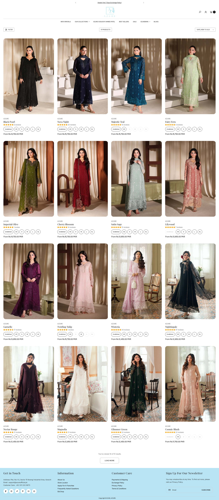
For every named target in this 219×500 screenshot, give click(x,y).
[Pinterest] (23, 491)
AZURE (113, 498)
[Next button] (143, 2)
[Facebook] (5, 491)
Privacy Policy (117, 486)
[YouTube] (28, 491)
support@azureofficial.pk (17, 482)
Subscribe (206, 490)
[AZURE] (109, 12)
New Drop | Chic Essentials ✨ (109, 2)
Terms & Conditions (119, 489)
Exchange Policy (118, 483)
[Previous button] (75, 2)
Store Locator (63, 483)
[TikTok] (17, 491)
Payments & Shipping (120, 480)
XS (16, 129)
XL (38, 129)
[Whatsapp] (34, 491)
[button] (199, 11)
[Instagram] (11, 491)
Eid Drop (61, 491)
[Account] (205, 11)
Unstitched (8, 129)
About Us (61, 480)
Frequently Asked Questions (68, 489)
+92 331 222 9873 (23, 485)
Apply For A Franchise (66, 486)
